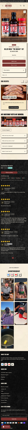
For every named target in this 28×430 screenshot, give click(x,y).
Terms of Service (4, 398)
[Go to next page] (18, 258)
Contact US (3, 389)
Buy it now (14, 65)
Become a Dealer (4, 386)
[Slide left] (22, 81)
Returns (2, 379)
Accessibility (4, 402)
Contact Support (6, 130)
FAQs (2, 391)
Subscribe (14, 419)
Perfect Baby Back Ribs (9, 97)
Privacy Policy (4, 400)
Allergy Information (5, 393)
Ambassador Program (5, 395)
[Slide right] (25, 81)
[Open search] (19, 172)
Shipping (3, 377)
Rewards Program (4, 374)
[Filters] (22, 172)
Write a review (9, 172)
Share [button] (3, 75)
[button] (2, 5)
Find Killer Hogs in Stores (6, 372)
